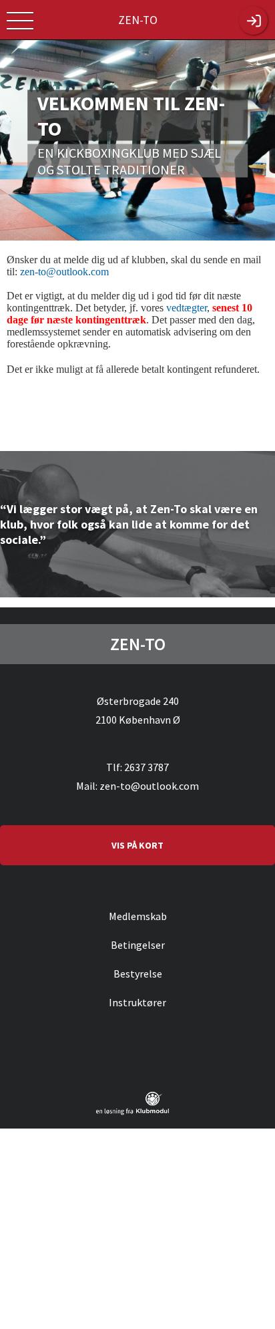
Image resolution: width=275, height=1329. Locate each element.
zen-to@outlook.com (64, 271)
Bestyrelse (137, 973)
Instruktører (137, 1002)
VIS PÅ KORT (137, 845)
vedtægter (186, 307)
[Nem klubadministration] (132, 1112)
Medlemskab (138, 916)
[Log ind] (253, 20)
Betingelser (138, 944)
